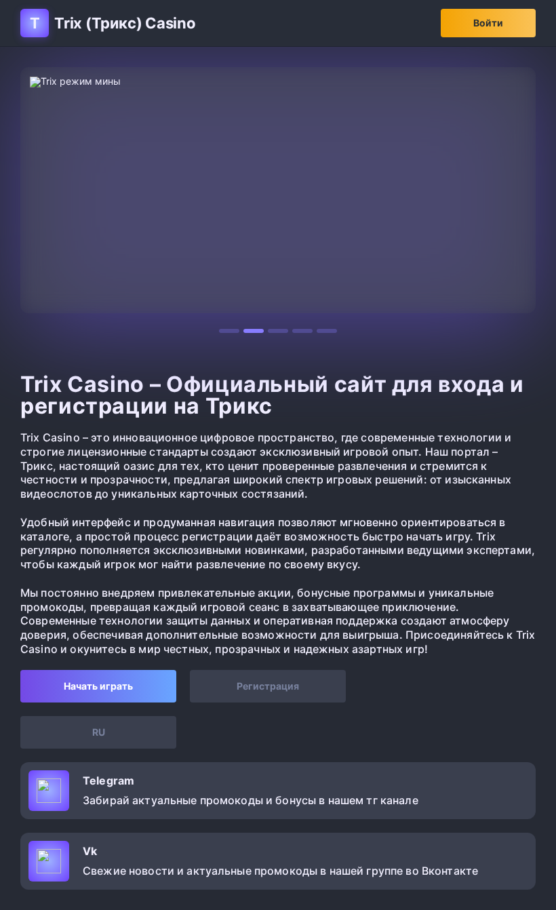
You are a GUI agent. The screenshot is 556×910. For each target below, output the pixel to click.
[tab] (229, 331)
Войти (488, 22)
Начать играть (98, 686)
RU (98, 732)
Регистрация (268, 686)
